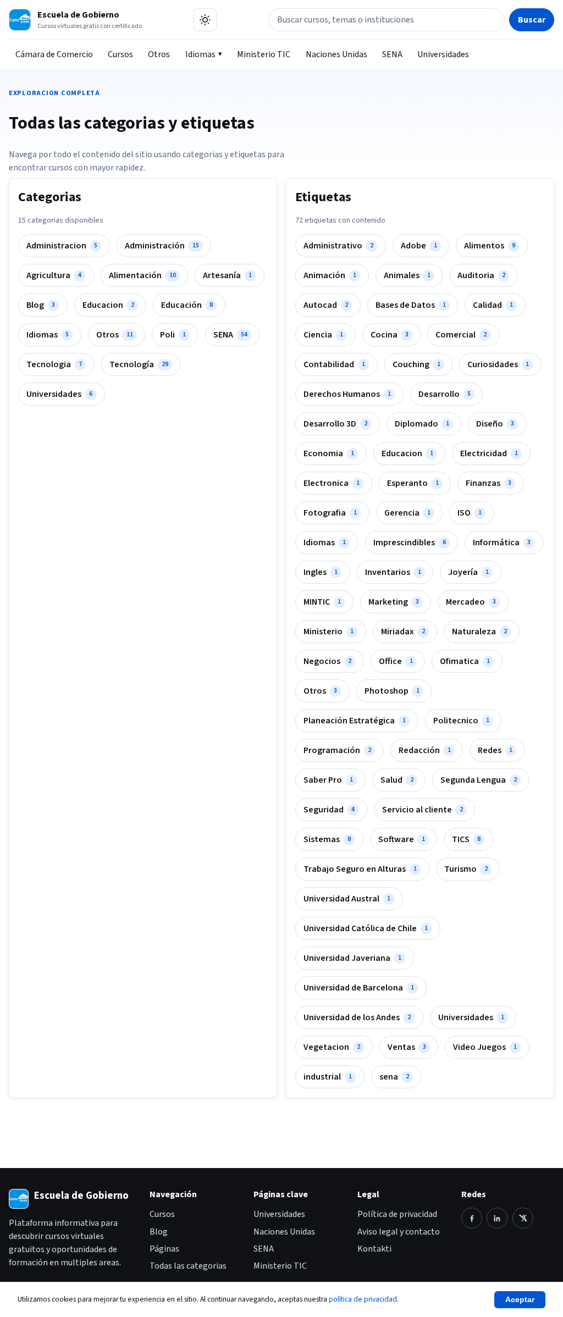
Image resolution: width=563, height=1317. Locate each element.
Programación (337, 750)
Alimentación (142, 275)
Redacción (425, 750)
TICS (466, 839)
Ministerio (328, 632)
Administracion (61, 246)
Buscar (531, 20)
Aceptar (519, 1300)
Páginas (164, 1249)
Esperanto (413, 483)
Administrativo (338, 246)
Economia (328, 453)
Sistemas (327, 839)
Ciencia (323, 335)
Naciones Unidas (336, 54)
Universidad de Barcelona (358, 988)
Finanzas (488, 483)
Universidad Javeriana (352, 958)
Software (401, 839)
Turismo (466, 869)
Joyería (468, 572)
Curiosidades (498, 364)
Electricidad (489, 453)
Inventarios (393, 572)
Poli (173, 335)
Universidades (443, 54)
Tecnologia (54, 364)
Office (396, 661)
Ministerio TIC (263, 54)
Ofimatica (465, 661)
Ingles (320, 572)
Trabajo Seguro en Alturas (360, 869)
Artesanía (227, 275)
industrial (327, 1077)
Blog (40, 305)
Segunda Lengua (478, 780)
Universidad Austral (346, 899)
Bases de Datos (411, 305)
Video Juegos (485, 1047)
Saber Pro (328, 780)
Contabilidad (334, 364)
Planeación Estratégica (354, 721)
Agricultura (53, 275)
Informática (502, 542)
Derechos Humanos (347, 394)
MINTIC (322, 602)
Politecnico (461, 721)
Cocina (390, 335)
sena (394, 1077)
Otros (159, 54)
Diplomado (422, 424)
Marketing (393, 602)
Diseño (495, 424)
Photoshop (392, 691)
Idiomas (200, 54)
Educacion (108, 305)
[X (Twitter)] (522, 1218)
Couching (416, 364)
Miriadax (403, 632)
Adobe (419, 246)
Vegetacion (331, 1047)
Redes (495, 750)
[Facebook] (471, 1218)
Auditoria (481, 275)
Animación (329, 275)
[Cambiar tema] (205, 19)
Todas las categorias (188, 1266)
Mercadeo (471, 602)
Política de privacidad (397, 1214)
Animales (407, 275)
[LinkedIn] (497, 1218)
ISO (469, 513)
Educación (187, 305)
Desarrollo (444, 394)
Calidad (493, 305)
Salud (396, 780)
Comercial (461, 335)
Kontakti (374, 1249)
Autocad (325, 305)
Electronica (331, 483)
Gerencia (407, 513)
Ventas (407, 1047)
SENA (392, 54)
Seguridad (329, 810)
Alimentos (489, 246)
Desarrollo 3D (335, 424)
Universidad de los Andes (357, 1017)
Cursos (120, 54)
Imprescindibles (409, 542)
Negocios (327, 661)
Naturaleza (479, 632)
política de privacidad (363, 1299)
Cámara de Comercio (54, 54)
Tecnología (138, 364)
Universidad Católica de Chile (365, 928)
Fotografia (330, 513)
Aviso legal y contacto (398, 1232)
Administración (162, 246)
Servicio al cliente (422, 810)
